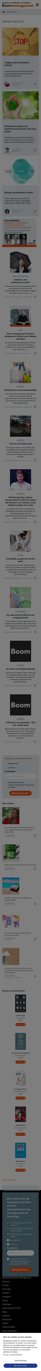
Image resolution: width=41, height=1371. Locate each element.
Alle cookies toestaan (20, 1366)
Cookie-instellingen (20, 1361)
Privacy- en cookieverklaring (12, 1354)
